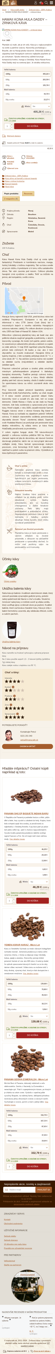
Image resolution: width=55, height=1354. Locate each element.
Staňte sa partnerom (12, 1265)
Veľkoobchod (9, 1261)
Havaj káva (9, 187)
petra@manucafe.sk (29, 740)
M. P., (32, 1331)
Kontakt (7, 1219)
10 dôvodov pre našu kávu (15, 1244)
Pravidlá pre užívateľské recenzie (18, 1248)
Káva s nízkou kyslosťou (14, 181)
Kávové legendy (11, 184)
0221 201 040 (26, 736)
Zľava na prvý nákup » (42, 1351)
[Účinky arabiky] (10, 565)
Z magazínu (9, 199)
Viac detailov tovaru (17, 839)
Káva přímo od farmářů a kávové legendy (21, 178)
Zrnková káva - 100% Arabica (16, 176)
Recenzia (28, 193)
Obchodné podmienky (13, 1223)
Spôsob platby (10, 1236)
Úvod (4, 10)
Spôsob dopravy (11, 1240)
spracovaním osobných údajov (26, 1204)
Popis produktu (11, 193)
